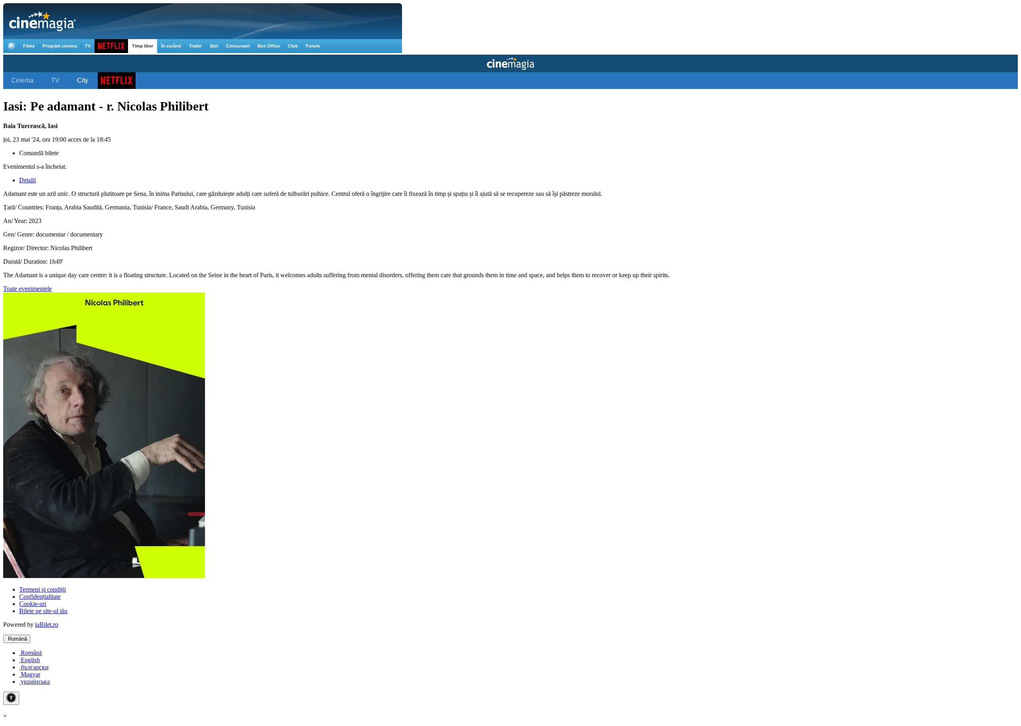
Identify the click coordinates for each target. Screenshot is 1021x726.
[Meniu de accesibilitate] (11, 698)
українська (34, 681)
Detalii (27, 180)
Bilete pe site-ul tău (43, 611)
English (29, 660)
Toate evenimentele (27, 288)
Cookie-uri (32, 603)
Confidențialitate (40, 596)
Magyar (29, 674)
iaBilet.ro (46, 624)
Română (16, 639)
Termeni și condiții (42, 589)
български (34, 667)
